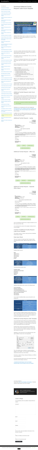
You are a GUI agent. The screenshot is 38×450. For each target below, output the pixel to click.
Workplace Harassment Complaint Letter (29, 108)
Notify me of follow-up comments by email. (22, 435)
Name (16, 416)
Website (16, 425)
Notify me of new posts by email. (20, 439)
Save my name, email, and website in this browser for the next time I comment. (24, 432)
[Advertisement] (25, 15)
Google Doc (30, 145)
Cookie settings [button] (33, 447)
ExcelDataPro (5, 1)
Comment (17, 404)
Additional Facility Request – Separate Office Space (23, 73)
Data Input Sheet (18, 75)
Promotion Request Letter (26, 109)
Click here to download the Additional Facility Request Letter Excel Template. (26, 103)
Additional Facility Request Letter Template (22, 76)
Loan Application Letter (17, 109)
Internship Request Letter (18, 108)
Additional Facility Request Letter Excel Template (22, 70)
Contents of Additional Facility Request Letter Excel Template (24, 74)
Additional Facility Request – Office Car (21, 72)
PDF (18, 145)
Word (24, 145)
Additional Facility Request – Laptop (21, 71)
